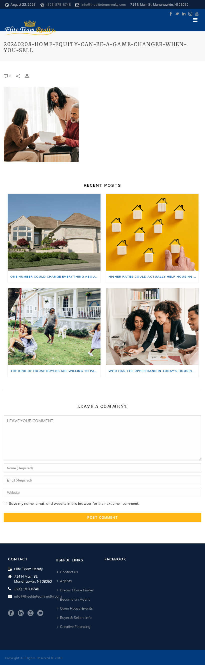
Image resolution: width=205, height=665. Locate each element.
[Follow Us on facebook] (11, 613)
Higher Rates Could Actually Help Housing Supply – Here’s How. (153, 276)
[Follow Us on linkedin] (21, 613)
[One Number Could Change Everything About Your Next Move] (54, 232)
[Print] (29, 75)
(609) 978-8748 (58, 4)
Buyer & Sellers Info (76, 617)
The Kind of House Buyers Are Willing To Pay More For (55, 371)
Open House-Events (76, 608)
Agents (66, 581)
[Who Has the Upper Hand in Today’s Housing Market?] (152, 326)
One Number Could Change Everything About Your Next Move (55, 276)
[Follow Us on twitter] (40, 613)
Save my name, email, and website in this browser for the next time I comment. (74, 503)
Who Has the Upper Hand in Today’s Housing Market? (153, 371)
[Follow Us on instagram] (31, 613)
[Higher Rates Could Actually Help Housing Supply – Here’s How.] (152, 232)
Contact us (69, 572)
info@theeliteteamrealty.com (104, 4)
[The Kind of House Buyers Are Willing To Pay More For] (54, 326)
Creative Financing (75, 626)
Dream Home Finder (77, 590)
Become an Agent (75, 599)
